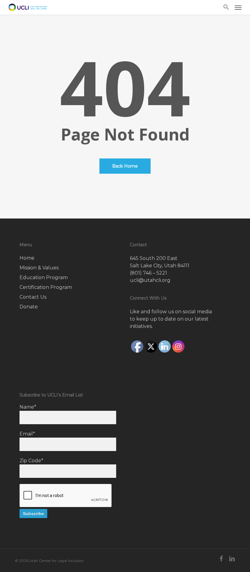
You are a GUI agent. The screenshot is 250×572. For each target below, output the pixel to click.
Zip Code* (31, 461)
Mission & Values (39, 268)
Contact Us (33, 297)
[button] (226, 7)
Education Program (44, 277)
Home (27, 258)
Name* (28, 407)
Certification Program (46, 287)
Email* (27, 434)
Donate (29, 307)
